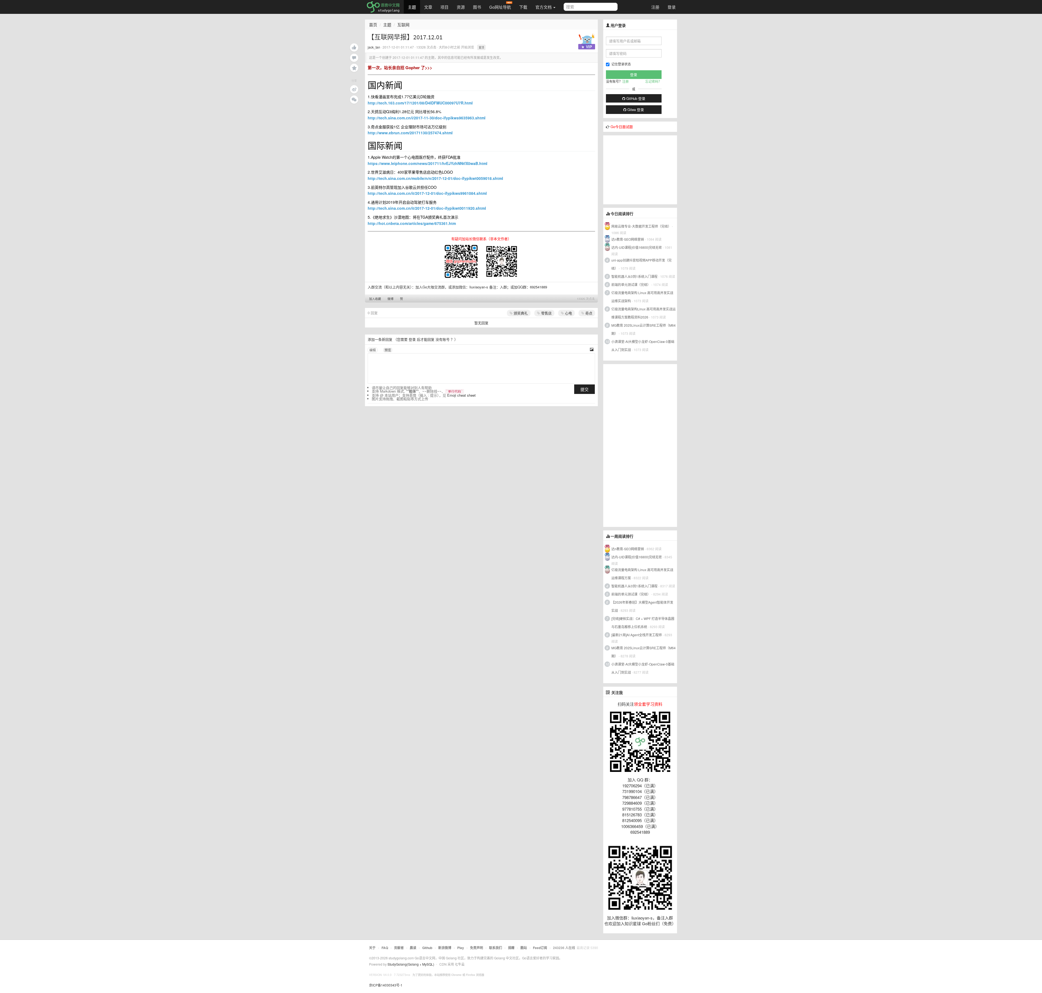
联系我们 (495, 947)
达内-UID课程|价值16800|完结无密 (636, 247)
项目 (444, 7)
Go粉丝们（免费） (659, 923)
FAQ (385, 947)
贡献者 (399, 947)
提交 (584, 389)
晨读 (413, 947)
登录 (672, 7)
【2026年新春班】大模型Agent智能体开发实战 (642, 606)
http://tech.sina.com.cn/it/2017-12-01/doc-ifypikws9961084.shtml (427, 193)
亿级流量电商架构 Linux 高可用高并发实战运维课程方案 (642, 573)
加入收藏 (375, 299)
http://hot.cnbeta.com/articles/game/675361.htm (412, 223)
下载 (523, 7)
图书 (477, 7)
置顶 (481, 47)
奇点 (588, 313)
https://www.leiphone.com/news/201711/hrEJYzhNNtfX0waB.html (427, 163)
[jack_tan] (586, 40)
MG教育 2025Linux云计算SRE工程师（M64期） (643, 329)
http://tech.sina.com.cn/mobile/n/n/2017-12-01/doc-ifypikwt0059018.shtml (435, 178)
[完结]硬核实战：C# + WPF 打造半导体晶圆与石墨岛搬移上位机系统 (642, 622)
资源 (461, 7)
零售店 (546, 313)
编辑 (372, 350)
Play (460, 947)
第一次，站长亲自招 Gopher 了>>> (400, 68)
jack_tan (374, 47)
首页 (373, 24)
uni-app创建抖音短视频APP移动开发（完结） (641, 264)
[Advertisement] (644, 169)
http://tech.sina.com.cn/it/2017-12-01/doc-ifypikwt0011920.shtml (427, 208)
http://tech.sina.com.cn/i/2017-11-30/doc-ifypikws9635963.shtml (426, 117)
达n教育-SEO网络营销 (627, 239)
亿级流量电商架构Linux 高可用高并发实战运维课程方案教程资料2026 (643, 313)
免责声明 (476, 947)
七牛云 (460, 964)
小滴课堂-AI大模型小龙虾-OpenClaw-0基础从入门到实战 (642, 345)
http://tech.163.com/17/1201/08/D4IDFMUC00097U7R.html (420, 103)
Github (427, 947)
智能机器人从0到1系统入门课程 (634, 276)
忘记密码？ (653, 81)
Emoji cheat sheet (461, 395)
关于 (372, 947)
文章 (428, 7)
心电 (568, 313)
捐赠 (511, 947)
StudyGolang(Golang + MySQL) (410, 964)
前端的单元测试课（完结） (630, 284)
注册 (655, 7)
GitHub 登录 (635, 98)
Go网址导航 (500, 7)
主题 (412, 7)
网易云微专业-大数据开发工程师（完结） (641, 226)
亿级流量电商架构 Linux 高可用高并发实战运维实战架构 (642, 296)
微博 (390, 299)
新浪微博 (444, 947)
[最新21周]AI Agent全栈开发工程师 (636, 634)
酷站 (523, 947)
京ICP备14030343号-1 (385, 985)
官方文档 (544, 7)
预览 (388, 350)
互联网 (403, 24)
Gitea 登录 (635, 109)
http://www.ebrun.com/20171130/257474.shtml (410, 132)
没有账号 (443, 339)
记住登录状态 (621, 64)
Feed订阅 (540, 947)
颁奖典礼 (520, 313)
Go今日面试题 (622, 126)
